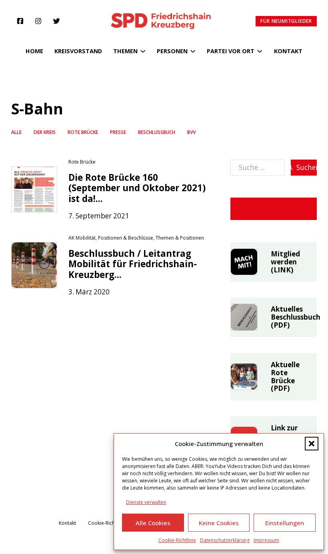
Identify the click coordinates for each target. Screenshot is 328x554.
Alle (16, 132)
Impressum (266, 540)
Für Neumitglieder (286, 21)
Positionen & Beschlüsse (125, 237)
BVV (191, 132)
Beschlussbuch (156, 132)
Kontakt (288, 51)
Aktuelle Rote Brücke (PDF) (285, 376)
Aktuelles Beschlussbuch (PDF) (295, 317)
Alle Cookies (153, 523)
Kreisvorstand (78, 51)
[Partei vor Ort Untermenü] (259, 51)
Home (34, 51)
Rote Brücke (83, 132)
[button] (312, 444)
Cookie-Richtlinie (177, 540)
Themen (125, 51)
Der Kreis (45, 132)
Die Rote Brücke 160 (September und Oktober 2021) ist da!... (137, 188)
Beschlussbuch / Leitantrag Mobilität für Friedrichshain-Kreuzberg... (132, 264)
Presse (118, 132)
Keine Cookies (219, 523)
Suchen (306, 167)
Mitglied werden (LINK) (285, 261)
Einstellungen (284, 523)
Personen (172, 51)
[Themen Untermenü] (143, 51)
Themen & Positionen (180, 237)
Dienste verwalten (146, 502)
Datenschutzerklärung (225, 540)
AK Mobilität (82, 237)
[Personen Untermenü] (193, 51)
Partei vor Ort (230, 51)
